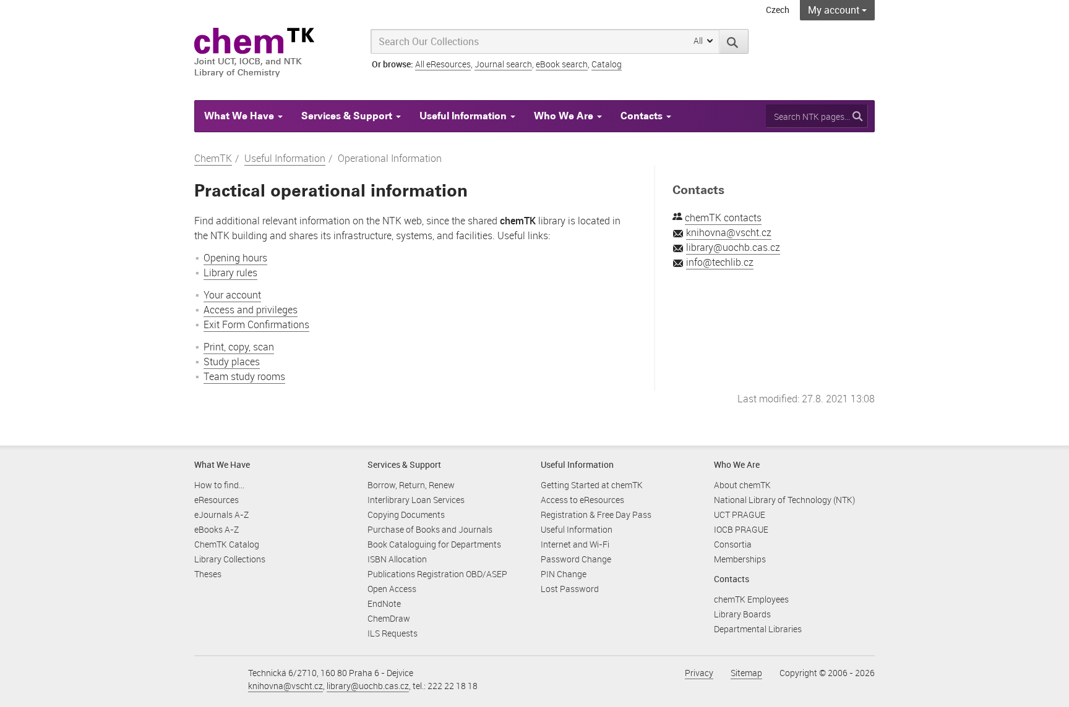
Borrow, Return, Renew (411, 485)
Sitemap (746, 673)
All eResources (443, 64)
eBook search (562, 64)
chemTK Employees (751, 599)
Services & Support (348, 116)
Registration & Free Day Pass (596, 514)
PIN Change (563, 574)
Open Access (391, 589)
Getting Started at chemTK (592, 485)
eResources (216, 500)
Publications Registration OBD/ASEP (437, 574)
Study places (232, 361)
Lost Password (570, 589)
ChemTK (213, 158)
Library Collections (229, 559)
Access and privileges (251, 309)
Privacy (699, 673)
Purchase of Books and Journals (429, 529)
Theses (207, 574)
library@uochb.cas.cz (733, 247)
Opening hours (235, 258)
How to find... (219, 485)
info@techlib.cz (719, 262)
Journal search (503, 64)
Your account (232, 295)
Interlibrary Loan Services (416, 500)
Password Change (576, 559)
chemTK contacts (723, 217)
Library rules (230, 272)
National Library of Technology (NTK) (784, 500)
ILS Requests (392, 633)
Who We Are (565, 116)
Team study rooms (244, 376)
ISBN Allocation (397, 559)
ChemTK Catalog (226, 544)
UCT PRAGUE (739, 514)
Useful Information (464, 116)
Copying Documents (406, 514)
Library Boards (742, 614)
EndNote (384, 603)
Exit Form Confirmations (256, 324)
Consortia (733, 544)
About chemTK (742, 485)
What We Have (240, 116)
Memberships (740, 559)
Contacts (642, 116)
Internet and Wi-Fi (575, 544)
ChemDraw (388, 618)
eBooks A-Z (216, 529)
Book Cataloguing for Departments (434, 544)
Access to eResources (582, 500)
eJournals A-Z (221, 514)
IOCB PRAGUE (741, 529)
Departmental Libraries (758, 629)
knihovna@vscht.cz (728, 232)
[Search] (734, 41)
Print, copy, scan (239, 347)
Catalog (606, 64)
